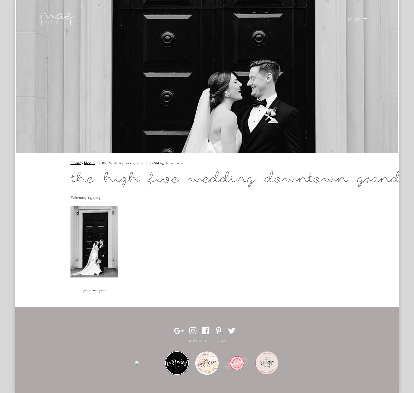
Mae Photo (57, 19)
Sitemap (220, 341)
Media (89, 162)
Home (75, 162)
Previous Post (94, 290)
